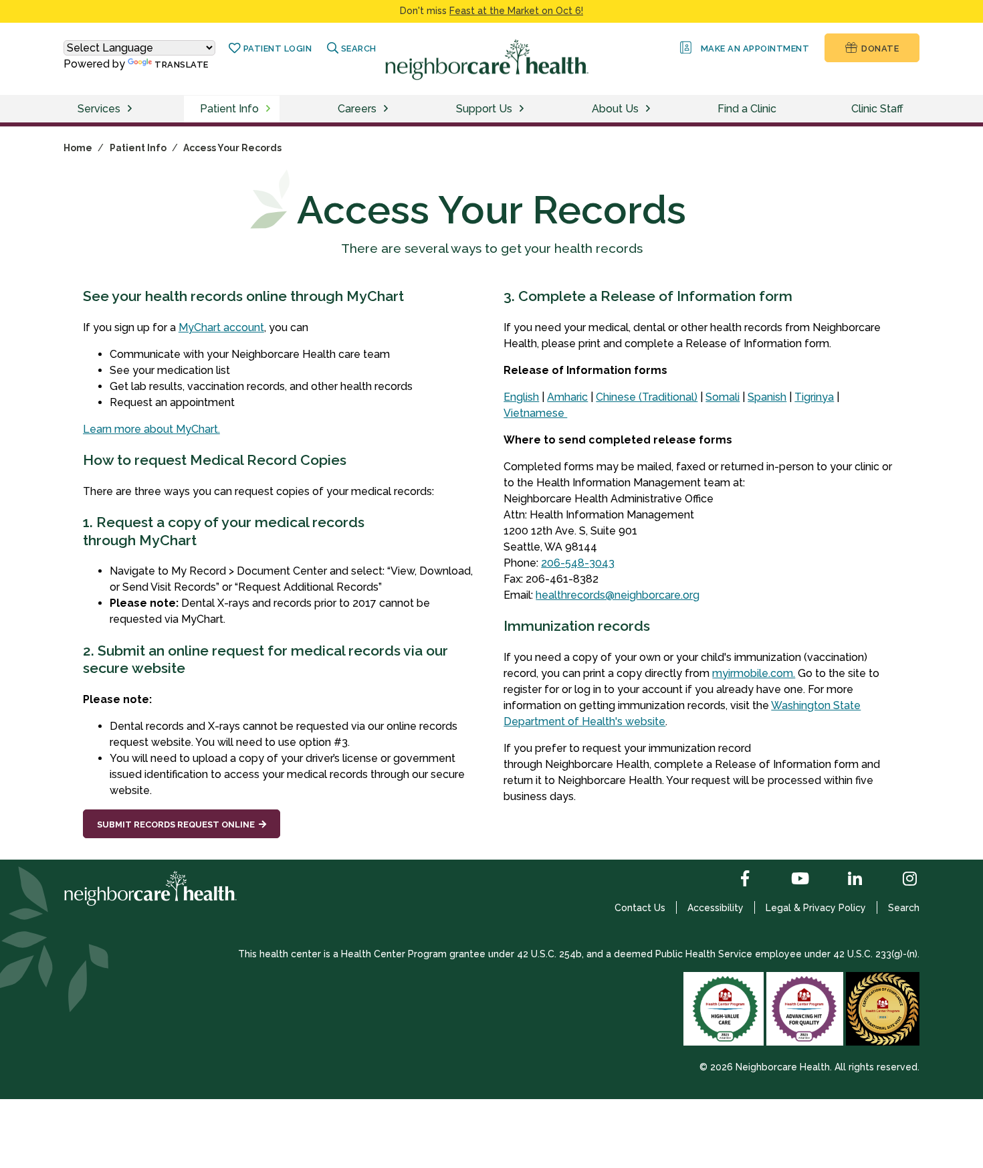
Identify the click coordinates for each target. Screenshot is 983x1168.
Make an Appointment (753, 48)
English (521, 397)
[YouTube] (789, 879)
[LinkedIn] (844, 879)
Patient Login (276, 48)
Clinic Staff (877, 108)
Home (78, 147)
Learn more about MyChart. (151, 429)
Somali (722, 397)
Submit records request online (176, 824)
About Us (615, 108)
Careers (357, 108)
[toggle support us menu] (523, 109)
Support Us (484, 108)
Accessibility (715, 907)
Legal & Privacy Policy (816, 907)
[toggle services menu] (131, 109)
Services (99, 108)
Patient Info (229, 108)
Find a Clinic (747, 108)
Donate (879, 48)
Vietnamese (535, 413)
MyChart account (221, 327)
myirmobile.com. (753, 673)
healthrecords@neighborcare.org (617, 595)
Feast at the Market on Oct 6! (516, 10)
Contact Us (640, 907)
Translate (181, 65)
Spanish (767, 397)
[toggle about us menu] (650, 109)
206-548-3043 (578, 563)
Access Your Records (232, 147)
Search (903, 907)
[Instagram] (898, 879)
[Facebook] (734, 879)
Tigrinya (814, 397)
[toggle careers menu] (387, 109)
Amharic (567, 397)
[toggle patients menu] (270, 109)
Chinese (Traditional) (646, 397)
